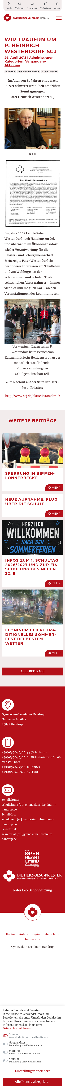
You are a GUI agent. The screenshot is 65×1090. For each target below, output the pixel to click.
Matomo (24, 1052)
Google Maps (25, 1043)
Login (36, 934)
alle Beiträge (32, 671)
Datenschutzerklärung (17, 1028)
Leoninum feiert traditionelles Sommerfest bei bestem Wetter (31, 636)
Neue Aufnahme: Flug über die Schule (31, 501)
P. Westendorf (49, 71)
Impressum (32, 939)
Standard (28, 1035)
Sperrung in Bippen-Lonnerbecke (30, 475)
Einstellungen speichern (32, 1071)
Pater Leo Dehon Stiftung (32, 890)
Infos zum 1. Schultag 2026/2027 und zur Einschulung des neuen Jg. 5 (32, 567)
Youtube (25, 1060)
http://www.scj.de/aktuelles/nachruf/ (32, 396)
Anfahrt (24, 934)
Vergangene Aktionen (25, 63)
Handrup (10, 71)
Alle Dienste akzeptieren (32, 1082)
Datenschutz (50, 934)
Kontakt (11, 934)
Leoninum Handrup (28, 71)
